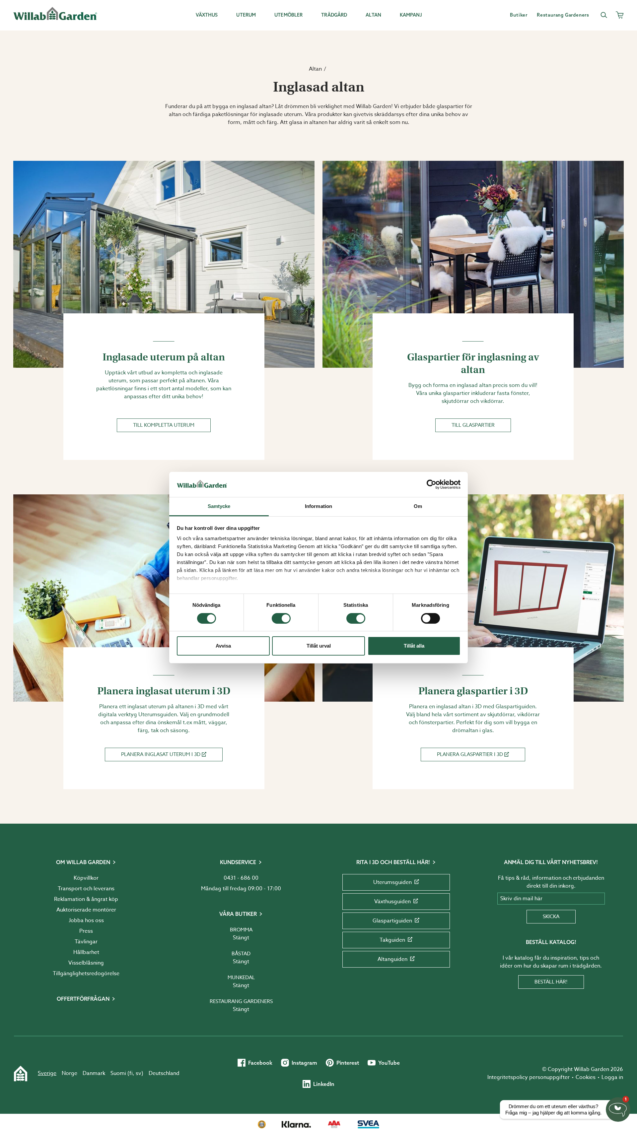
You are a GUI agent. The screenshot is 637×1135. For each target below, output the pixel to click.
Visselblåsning (86, 963)
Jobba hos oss (86, 920)
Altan (315, 69)
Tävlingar (86, 942)
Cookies (586, 1077)
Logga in (612, 1077)
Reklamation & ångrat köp (86, 899)
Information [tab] (318, 506)
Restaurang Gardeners (241, 1001)
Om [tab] (418, 506)
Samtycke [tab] (219, 506)
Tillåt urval (319, 646)
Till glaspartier (473, 425)
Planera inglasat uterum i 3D (160, 754)
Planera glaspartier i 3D (470, 754)
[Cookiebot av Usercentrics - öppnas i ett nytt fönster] (431, 484)
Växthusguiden (392, 902)
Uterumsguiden (392, 882)
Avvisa (223, 646)
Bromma (241, 929)
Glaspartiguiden (392, 921)
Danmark (94, 1073)
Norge (69, 1073)
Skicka (551, 916)
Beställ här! (551, 981)
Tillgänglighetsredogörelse (86, 973)
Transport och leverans (86, 889)
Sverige (47, 1073)
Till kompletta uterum (163, 425)
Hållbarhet (86, 952)
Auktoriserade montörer (86, 910)
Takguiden (392, 940)
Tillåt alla (414, 646)
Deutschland (164, 1073)
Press (86, 931)
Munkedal (241, 977)
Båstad (241, 953)
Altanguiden (392, 959)
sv (138, 1073)
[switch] (281, 618)
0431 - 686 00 (241, 878)
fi (131, 1073)
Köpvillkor (86, 878)
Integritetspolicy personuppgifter (528, 1077)
